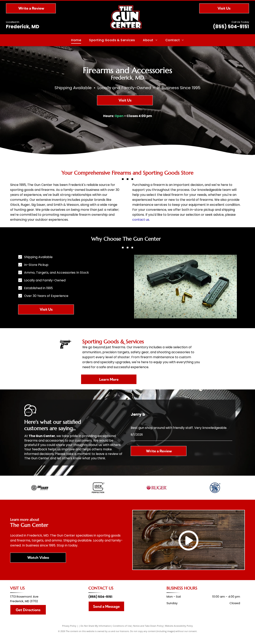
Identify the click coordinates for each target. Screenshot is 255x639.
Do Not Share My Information (95, 625)
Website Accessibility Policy (179, 625)
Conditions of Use (122, 625)
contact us (140, 219)
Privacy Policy (69, 625)
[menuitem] (76, 40)
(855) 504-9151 (231, 26)
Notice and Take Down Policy (148, 625)
